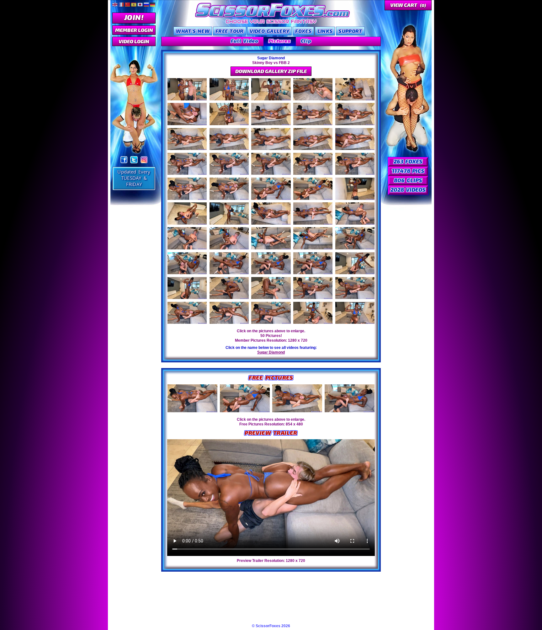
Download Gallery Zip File (271, 71)
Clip (306, 41)
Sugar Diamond (271, 352)
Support (350, 31)
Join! (134, 17)
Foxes (303, 31)
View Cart (408, 5)
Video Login (134, 41)
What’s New (193, 31)
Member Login (134, 30)
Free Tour (229, 31)
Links (325, 31)
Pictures (279, 41)
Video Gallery (270, 31)
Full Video (244, 41)
